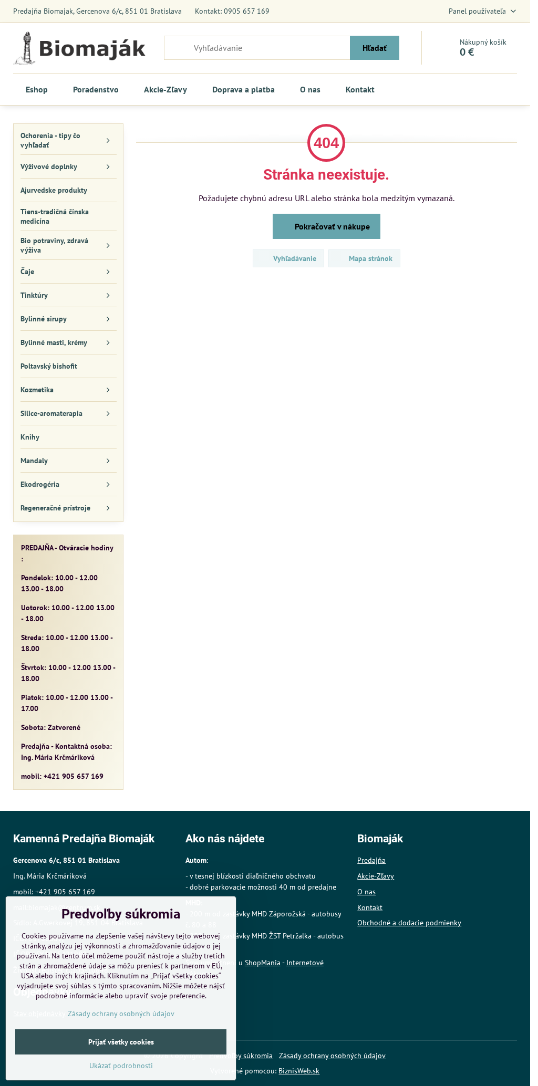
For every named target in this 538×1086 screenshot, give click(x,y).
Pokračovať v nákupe (331, 226)
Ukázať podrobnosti (121, 1065)
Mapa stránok (369, 258)
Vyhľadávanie (293, 258)
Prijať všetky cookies (121, 1042)
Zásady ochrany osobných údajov (332, 1055)
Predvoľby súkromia (241, 1055)
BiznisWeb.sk (298, 1070)
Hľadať (375, 48)
